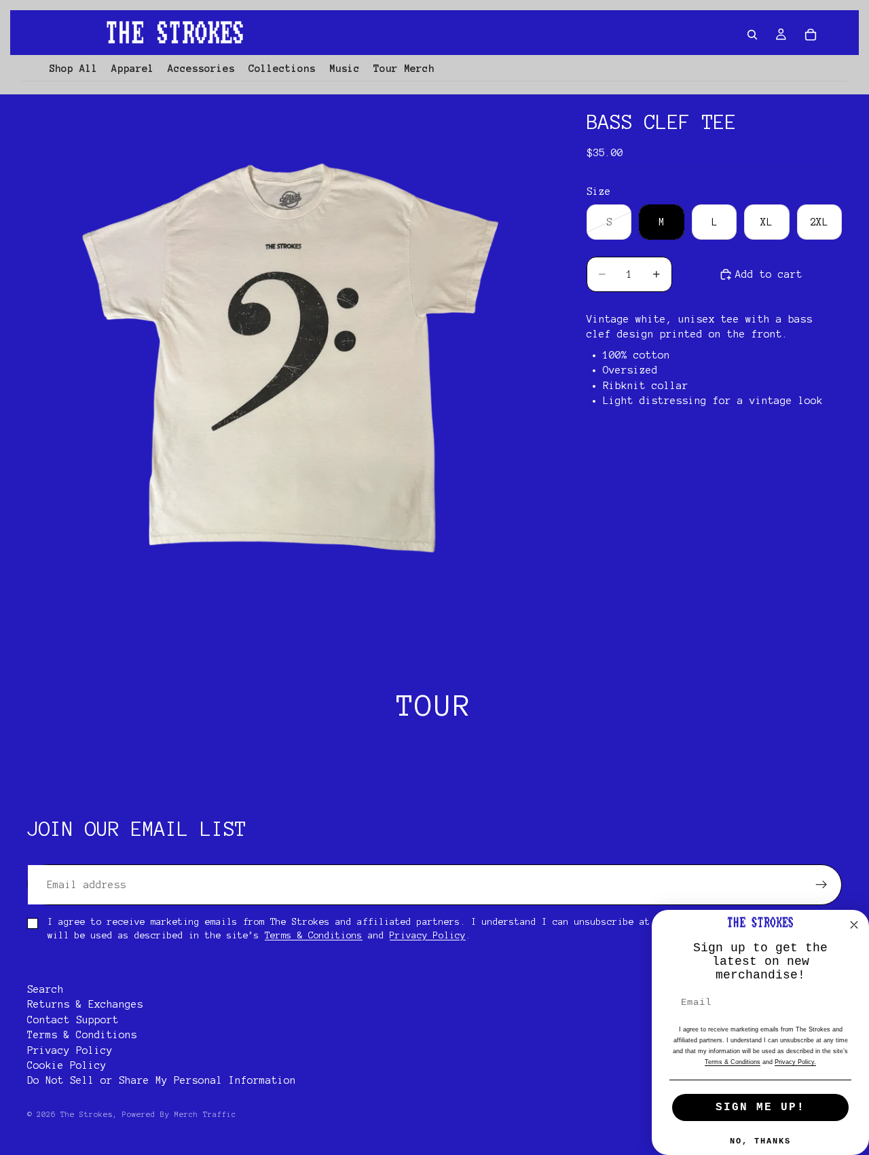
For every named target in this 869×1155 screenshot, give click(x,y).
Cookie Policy (67, 1065)
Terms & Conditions (314, 935)
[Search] (752, 35)
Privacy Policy (428, 935)
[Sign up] (821, 884)
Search (45, 989)
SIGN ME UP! (760, 1107)
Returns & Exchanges (85, 1005)
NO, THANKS (760, 1141)
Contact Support (73, 1019)
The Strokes (86, 1114)
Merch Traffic (205, 1114)
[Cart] (811, 35)
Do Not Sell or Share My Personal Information (161, 1081)
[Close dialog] (854, 925)
